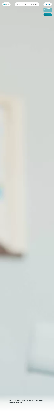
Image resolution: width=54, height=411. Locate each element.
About (18, 4)
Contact (35, 4)
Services (24, 4)
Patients (29, 4)
